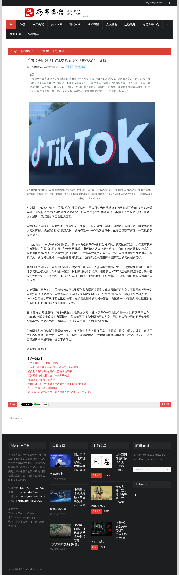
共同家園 (56, 24)
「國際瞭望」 (27, 51)
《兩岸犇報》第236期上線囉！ (43, 363)
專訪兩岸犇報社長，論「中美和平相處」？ (51, 375)
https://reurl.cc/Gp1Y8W (30, 501)
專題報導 (148, 24)
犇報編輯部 (36, 67)
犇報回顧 (15, 34)
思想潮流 (130, 24)
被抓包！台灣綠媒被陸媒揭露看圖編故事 (50, 371)
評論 (23, 24)
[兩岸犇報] (89, 13)
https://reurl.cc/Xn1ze (28, 492)
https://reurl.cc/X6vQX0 (32, 488)
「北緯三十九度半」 (53, 51)
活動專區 (34, 34)
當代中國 (75, 24)
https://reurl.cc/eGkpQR (33, 496)
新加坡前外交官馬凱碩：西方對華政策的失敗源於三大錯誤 (59, 392)
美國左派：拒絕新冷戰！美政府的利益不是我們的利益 (57, 384)
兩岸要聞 (38, 24)
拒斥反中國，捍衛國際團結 (42, 388)
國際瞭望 (93, 24)
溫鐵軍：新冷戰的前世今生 (42, 380)
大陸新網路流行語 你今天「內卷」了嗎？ (121, 462)
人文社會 (111, 24)
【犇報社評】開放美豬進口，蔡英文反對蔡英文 (53, 367)
